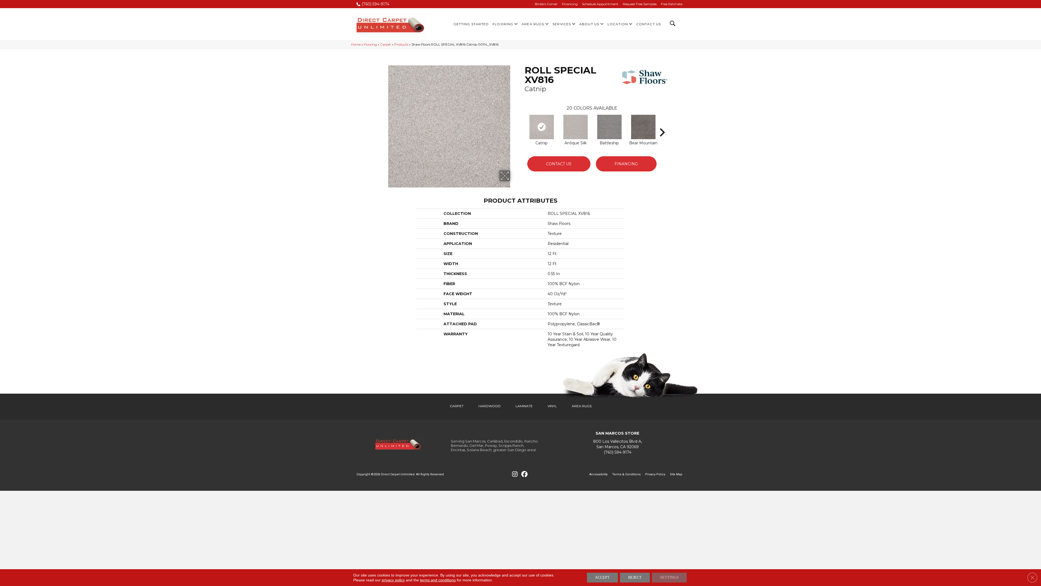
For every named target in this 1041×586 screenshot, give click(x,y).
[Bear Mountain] (643, 127)
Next (662, 124)
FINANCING (626, 163)
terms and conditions (438, 580)
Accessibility (598, 474)
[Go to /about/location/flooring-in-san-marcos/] (617, 444)
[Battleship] (609, 127)
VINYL (552, 406)
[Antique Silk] (575, 127)
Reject (635, 577)
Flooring (370, 44)
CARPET (457, 406)
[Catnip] (541, 127)
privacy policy (393, 580)
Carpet (385, 44)
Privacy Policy (655, 474)
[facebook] (524, 474)
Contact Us (558, 163)
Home (356, 44)
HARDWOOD (489, 406)
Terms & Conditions (626, 474)
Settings (669, 577)
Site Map (676, 474)
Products (401, 44)
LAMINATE (524, 406)
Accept (602, 577)
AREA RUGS (582, 406)
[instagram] (515, 474)
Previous (522, 124)
